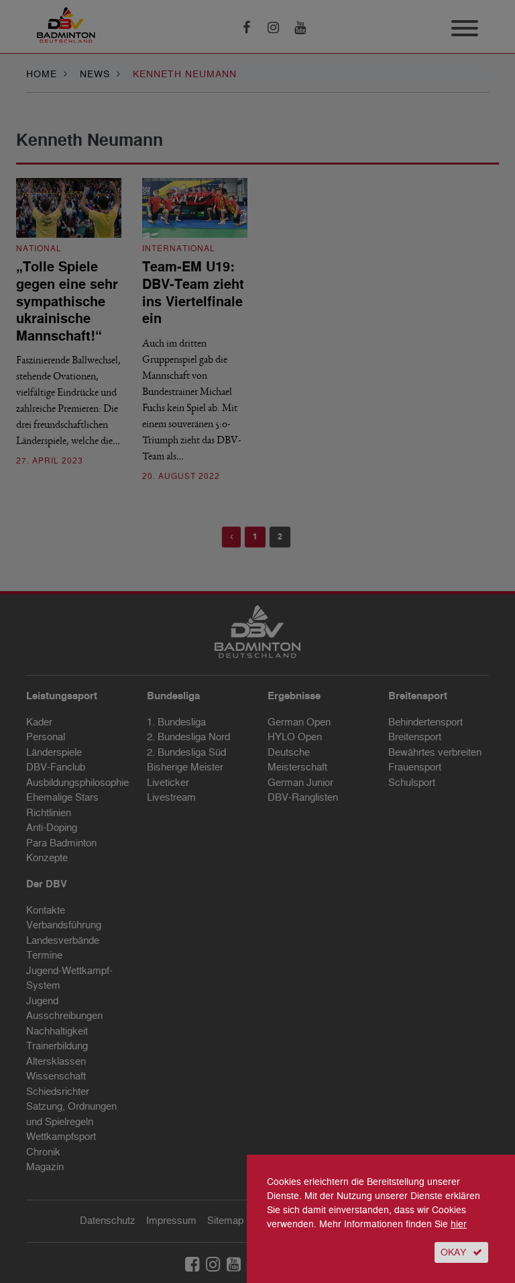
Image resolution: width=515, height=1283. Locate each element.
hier (459, 1224)
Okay (453, 1252)
